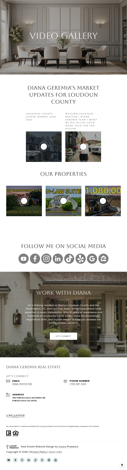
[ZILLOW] (55, 460)
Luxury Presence (68, 446)
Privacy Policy (38, 451)
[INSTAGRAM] (22, 460)
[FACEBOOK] (15, 460)
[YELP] (42, 460)
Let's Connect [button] (63, 336)
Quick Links (55, 451)
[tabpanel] (63, 140)
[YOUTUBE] (8, 460)
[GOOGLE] (48, 460)
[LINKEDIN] (28, 460)
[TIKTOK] (35, 460)
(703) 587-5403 (78, 384)
